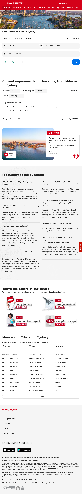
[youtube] (24, 443)
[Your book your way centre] (21, 304)
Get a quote (63, 3)
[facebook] (4, 443)
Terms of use (32, 479)
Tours (52, 7)
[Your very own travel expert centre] (21, 321)
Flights (8, 7)
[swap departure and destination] (41, 46)
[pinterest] (29, 443)
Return (6, 38)
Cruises (61, 7)
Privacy (11, 479)
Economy (28, 38)
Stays (43, 7)
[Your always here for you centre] (60, 321)
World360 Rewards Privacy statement (42, 483)
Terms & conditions (21, 479)
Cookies (4, 479)
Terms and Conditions (65, 463)
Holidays (19, 7)
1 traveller (17, 38)
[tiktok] (14, 443)
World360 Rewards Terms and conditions (15, 483)
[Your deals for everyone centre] (60, 304)
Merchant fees (52, 468)
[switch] (21, 63)
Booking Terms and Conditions (24, 469)
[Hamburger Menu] (4, 3)
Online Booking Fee (59, 466)
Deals (71, 7)
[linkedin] (19, 443)
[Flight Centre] (15, 3)
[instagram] (9, 443)
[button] (41, 397)
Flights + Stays (31, 7)
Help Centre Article (52, 194)
